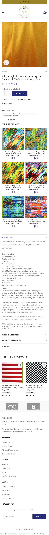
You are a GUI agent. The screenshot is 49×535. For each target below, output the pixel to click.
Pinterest (28, 2)
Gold (24, 114)
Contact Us (6, 468)
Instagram (25, 2)
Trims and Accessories (10, 450)
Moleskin (30, 114)
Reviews (5, 346)
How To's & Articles (9, 476)
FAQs (4, 472)
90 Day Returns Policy (11, 340)
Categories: (6, 114)
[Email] (11, 119)
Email (20, 2)
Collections (6, 442)
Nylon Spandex (7, 116)
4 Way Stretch (17, 114)
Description (7, 237)
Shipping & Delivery (10, 335)
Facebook (23, 2)
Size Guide (8, 104)
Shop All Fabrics (7, 446)
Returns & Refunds (8, 454)
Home (4, 72)
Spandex (16, 116)
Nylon (36, 114)
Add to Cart (20, 94)
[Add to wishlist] (20, 365)
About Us (5, 464)
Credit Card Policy (8, 486)
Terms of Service (8, 498)
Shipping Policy (7, 494)
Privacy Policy (6, 490)
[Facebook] (8, 119)
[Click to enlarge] (6, 62)
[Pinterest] (14, 119)
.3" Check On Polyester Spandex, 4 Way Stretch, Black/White (34, 388)
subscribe (39, 516)
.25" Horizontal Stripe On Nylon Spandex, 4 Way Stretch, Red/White (12, 388)
